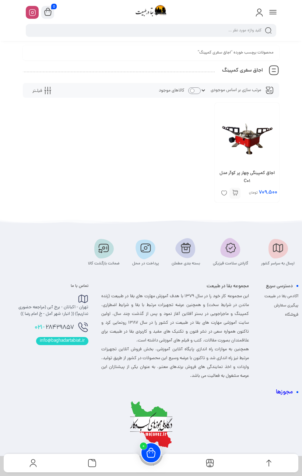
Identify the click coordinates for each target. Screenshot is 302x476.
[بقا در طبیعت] (151, 12)
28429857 (54, 328)
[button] (234, 193)
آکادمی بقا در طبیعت (281, 296)
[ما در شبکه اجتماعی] (32, 12)
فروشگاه (291, 315)
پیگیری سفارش (286, 306)
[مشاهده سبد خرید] (47, 12)
